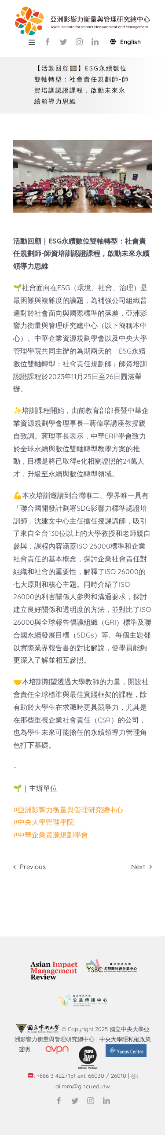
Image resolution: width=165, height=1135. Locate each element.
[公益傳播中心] (82, 995)
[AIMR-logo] (54, 962)
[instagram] (79, 41)
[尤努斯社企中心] (111, 962)
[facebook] (47, 41)
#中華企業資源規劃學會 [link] (50, 834)
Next (138, 866)
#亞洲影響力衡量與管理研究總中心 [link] (68, 809)
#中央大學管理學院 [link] (43, 822)
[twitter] (63, 41)
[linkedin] (95, 41)
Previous (33, 866)
